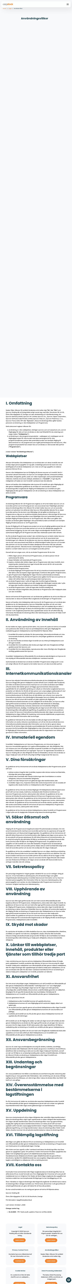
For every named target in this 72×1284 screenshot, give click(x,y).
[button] (67, 4)
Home (4, 8)
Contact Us (19, 1261)
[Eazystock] (8, 4)
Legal (10, 8)
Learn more (19, 1240)
